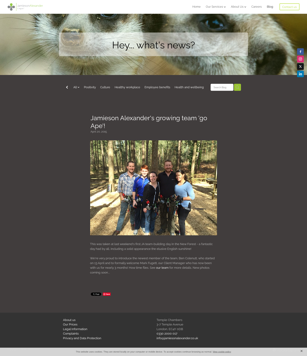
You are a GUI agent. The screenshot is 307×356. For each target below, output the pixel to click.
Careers (256, 6)
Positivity (90, 87)
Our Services (215, 6)
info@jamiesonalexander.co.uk (177, 338)
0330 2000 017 (167, 333)
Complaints (71, 333)
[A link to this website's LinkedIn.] (300, 74)
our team (162, 267)
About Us (237, 6)
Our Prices (70, 324)
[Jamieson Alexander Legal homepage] (37, 7)
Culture (105, 87)
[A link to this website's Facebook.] (300, 51)
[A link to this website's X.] (300, 66)
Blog (270, 6)
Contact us (289, 7)
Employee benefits (157, 87)
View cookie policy (222, 351)
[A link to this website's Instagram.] (300, 59)
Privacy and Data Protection (82, 338)
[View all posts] (67, 87)
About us (69, 319)
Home (196, 6)
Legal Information (75, 329)
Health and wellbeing (189, 87)
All (75, 87)
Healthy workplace (127, 87)
